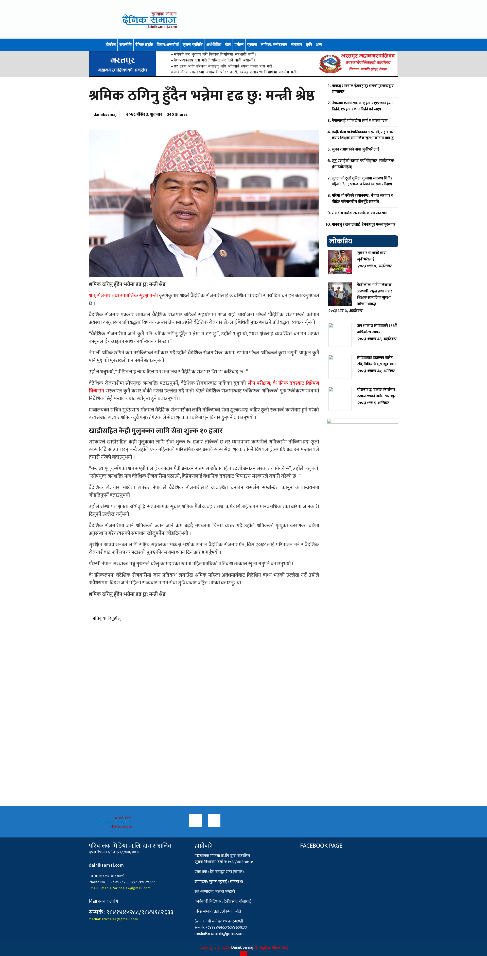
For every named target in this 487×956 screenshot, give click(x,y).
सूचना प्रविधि (192, 44)
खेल (228, 44)
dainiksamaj (105, 114)
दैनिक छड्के (144, 44)
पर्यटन (239, 44)
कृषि (309, 44)
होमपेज (111, 44)
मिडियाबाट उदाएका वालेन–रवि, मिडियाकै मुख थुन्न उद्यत (376, 361)
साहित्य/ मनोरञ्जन (274, 44)
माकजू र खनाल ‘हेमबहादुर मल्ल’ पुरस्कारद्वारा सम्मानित (363, 89)
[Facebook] (195, 820)
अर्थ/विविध (213, 44)
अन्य (319, 44)
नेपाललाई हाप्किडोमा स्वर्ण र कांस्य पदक (360, 121)
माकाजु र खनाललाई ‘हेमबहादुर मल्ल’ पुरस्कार (363, 224)
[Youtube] (214, 820)
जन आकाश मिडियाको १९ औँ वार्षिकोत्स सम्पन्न (377, 329)
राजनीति (125, 44)
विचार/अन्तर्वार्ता (168, 44)
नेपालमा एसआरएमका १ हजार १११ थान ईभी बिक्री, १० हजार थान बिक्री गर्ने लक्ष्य (362, 106)
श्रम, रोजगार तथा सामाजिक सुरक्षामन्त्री (123, 295)
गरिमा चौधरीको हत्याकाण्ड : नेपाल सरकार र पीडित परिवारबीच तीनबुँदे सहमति (362, 198)
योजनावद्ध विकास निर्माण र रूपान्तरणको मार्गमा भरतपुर (376, 393)
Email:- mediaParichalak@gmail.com (120, 888)
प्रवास (252, 44)
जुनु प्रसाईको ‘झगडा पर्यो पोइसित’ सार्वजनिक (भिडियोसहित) (363, 164)
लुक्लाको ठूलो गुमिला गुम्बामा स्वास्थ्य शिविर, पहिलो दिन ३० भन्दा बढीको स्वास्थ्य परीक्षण (362, 181)
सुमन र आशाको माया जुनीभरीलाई (355, 149)
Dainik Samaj (242, 947)
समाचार (296, 44)
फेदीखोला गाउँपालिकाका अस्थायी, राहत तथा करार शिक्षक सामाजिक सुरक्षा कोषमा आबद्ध (363, 135)
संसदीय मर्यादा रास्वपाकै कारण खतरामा (359, 213)
